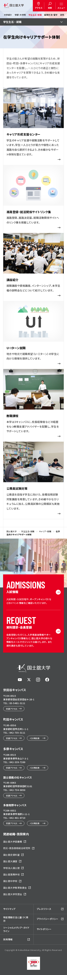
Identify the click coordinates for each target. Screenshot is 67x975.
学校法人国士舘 (11, 868)
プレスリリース (44, 908)
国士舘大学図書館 (12, 841)
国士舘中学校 (10, 881)
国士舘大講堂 (10, 861)
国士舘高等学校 (11, 874)
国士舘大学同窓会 (12, 894)
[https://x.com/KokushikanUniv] (29, 680)
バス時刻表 (35, 738)
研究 (62, 14)
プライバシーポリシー (47, 918)
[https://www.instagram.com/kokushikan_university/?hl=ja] (38, 680)
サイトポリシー (44, 929)
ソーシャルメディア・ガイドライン (16, 929)
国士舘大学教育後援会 (15, 887)
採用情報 (8, 939)
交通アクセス (12, 708)
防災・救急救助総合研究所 (16, 848)
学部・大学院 (20, 14)
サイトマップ (9, 908)
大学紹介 (8, 14)
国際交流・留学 (50, 14)
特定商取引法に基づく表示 (15, 919)
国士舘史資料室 (11, 854)
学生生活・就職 (35, 14)
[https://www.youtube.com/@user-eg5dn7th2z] (20, 680)
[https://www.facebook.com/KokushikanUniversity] (47, 680)
